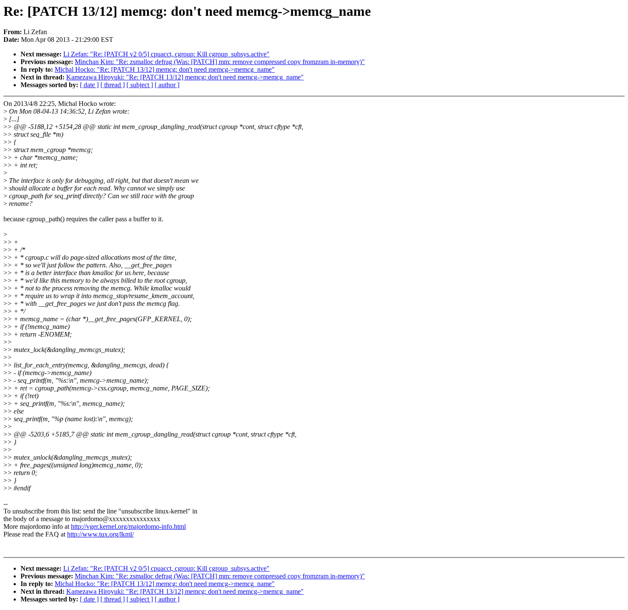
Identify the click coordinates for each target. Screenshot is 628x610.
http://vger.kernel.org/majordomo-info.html (128, 526)
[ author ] (167, 84)
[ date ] (89, 84)
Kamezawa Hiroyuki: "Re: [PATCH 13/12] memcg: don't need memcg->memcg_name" (185, 77)
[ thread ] (112, 84)
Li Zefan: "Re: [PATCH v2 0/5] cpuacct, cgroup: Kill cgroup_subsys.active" (166, 54)
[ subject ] (139, 84)
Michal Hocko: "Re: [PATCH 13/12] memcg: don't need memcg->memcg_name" (165, 69)
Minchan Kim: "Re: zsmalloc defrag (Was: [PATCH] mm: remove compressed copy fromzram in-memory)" (220, 61)
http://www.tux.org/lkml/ (100, 534)
